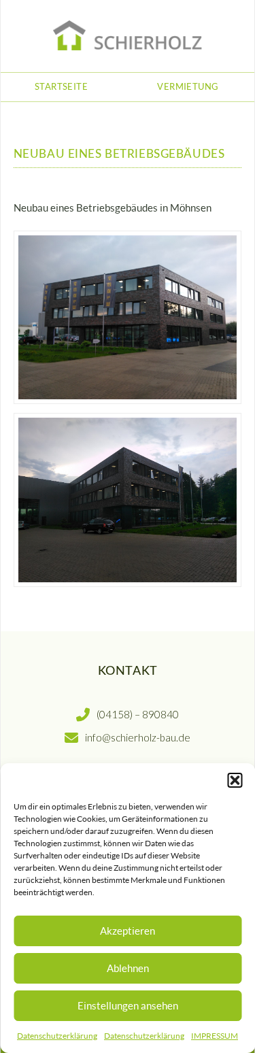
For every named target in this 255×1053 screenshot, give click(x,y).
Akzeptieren (127, 930)
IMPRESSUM (214, 1036)
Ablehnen (128, 968)
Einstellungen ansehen (128, 1005)
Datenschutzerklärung (57, 1036)
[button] (234, 780)
